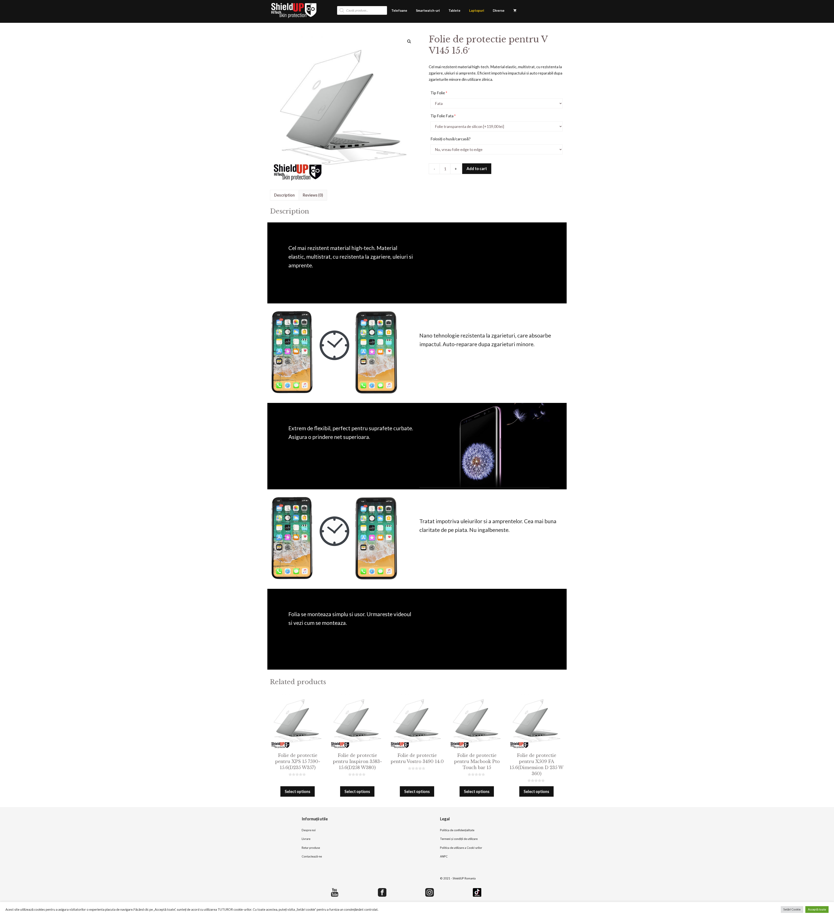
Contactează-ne (312, 856)
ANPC (444, 856)
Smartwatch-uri (428, 10)
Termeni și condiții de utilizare (459, 839)
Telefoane (399, 10)
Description (284, 195)
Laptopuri (476, 10)
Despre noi (309, 830)
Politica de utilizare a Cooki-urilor (461, 847)
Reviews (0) (313, 195)
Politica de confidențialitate (457, 830)
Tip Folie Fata (443, 115)
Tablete (454, 10)
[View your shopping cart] (515, 10)
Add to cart (477, 168)
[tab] (284, 195)
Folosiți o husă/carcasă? (450, 138)
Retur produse (311, 847)
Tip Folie (438, 92)
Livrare (306, 839)
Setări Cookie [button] (792, 909)
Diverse (499, 10)
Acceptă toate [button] (817, 909)
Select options (297, 791)
